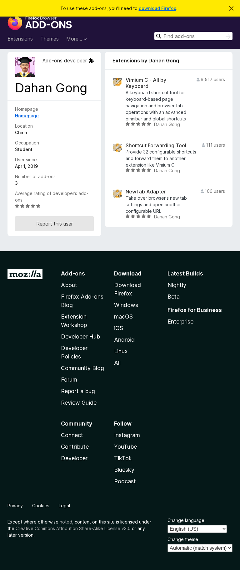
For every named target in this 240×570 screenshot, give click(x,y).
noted (66, 521)
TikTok (123, 458)
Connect (72, 435)
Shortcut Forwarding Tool (156, 146)
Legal (64, 505)
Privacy (15, 505)
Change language (186, 520)
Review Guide (79, 402)
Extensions (20, 39)
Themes (49, 39)
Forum (69, 379)
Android (124, 339)
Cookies (40, 505)
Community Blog (82, 368)
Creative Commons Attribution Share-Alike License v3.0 (73, 528)
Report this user (54, 224)
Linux (121, 351)
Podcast (125, 481)
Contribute (75, 446)
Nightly (177, 285)
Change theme (183, 539)
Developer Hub (80, 336)
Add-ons (73, 273)
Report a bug (78, 391)
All (117, 362)
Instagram (127, 435)
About (69, 285)
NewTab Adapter (146, 192)
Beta (174, 296)
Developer (74, 458)
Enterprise (180, 321)
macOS (123, 316)
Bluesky (124, 469)
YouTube (125, 446)
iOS (118, 328)
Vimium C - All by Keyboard (146, 83)
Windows (126, 305)
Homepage (27, 115)
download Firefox (157, 8)
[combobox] (193, 36)
